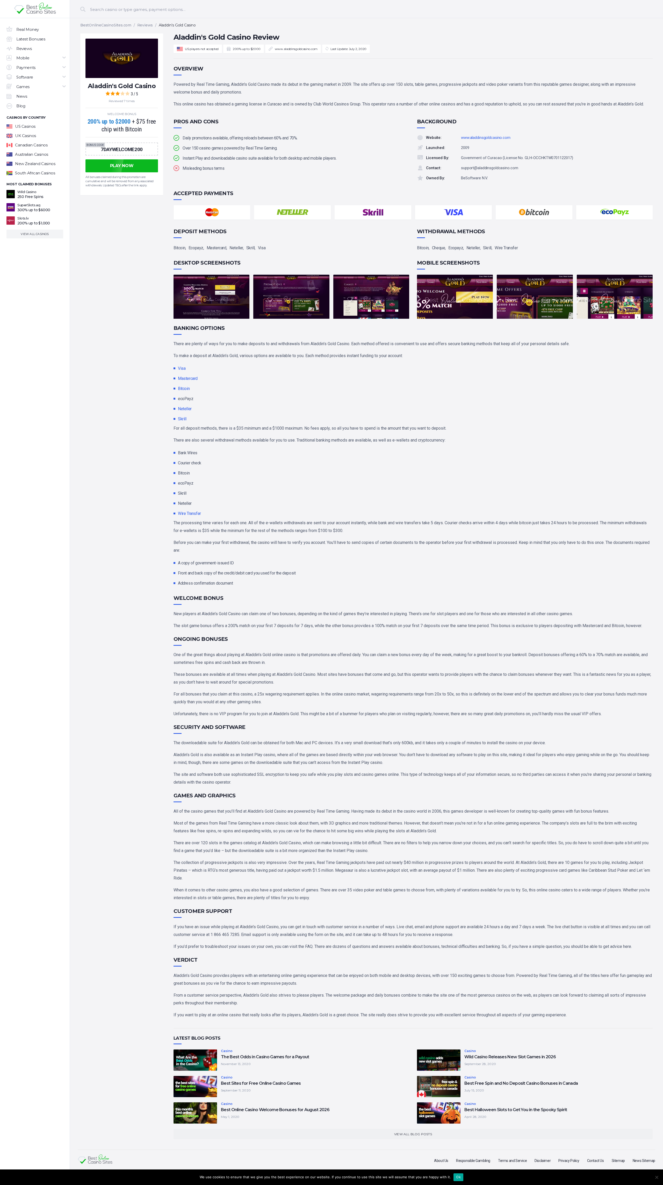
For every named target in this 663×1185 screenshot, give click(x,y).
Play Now (290, 96)
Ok (458, 1177)
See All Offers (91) (331, 167)
